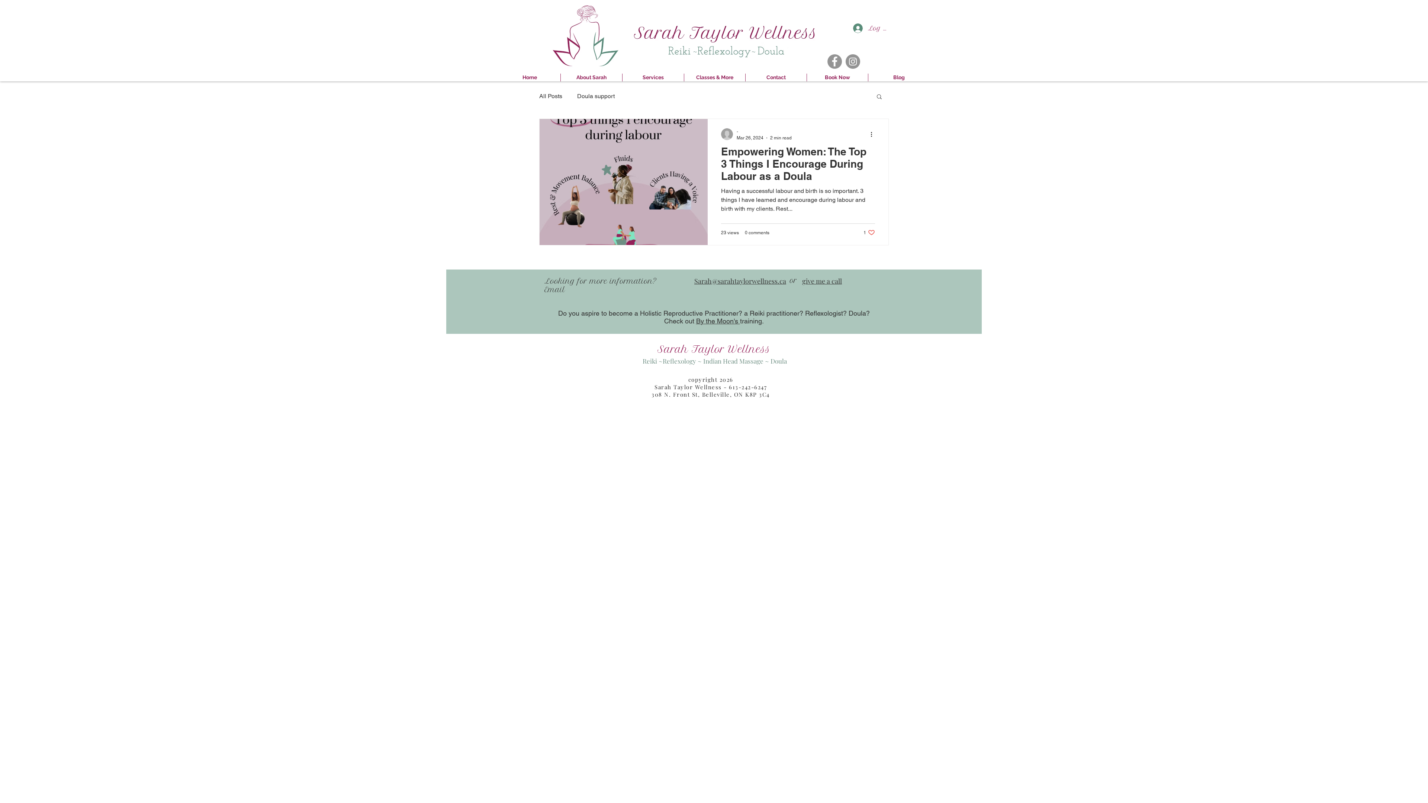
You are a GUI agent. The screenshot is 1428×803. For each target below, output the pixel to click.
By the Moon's (718, 321)
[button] (879, 97)
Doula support (596, 96)
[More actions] (873, 134)
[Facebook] (834, 61)
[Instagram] (853, 61)
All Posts (550, 96)
